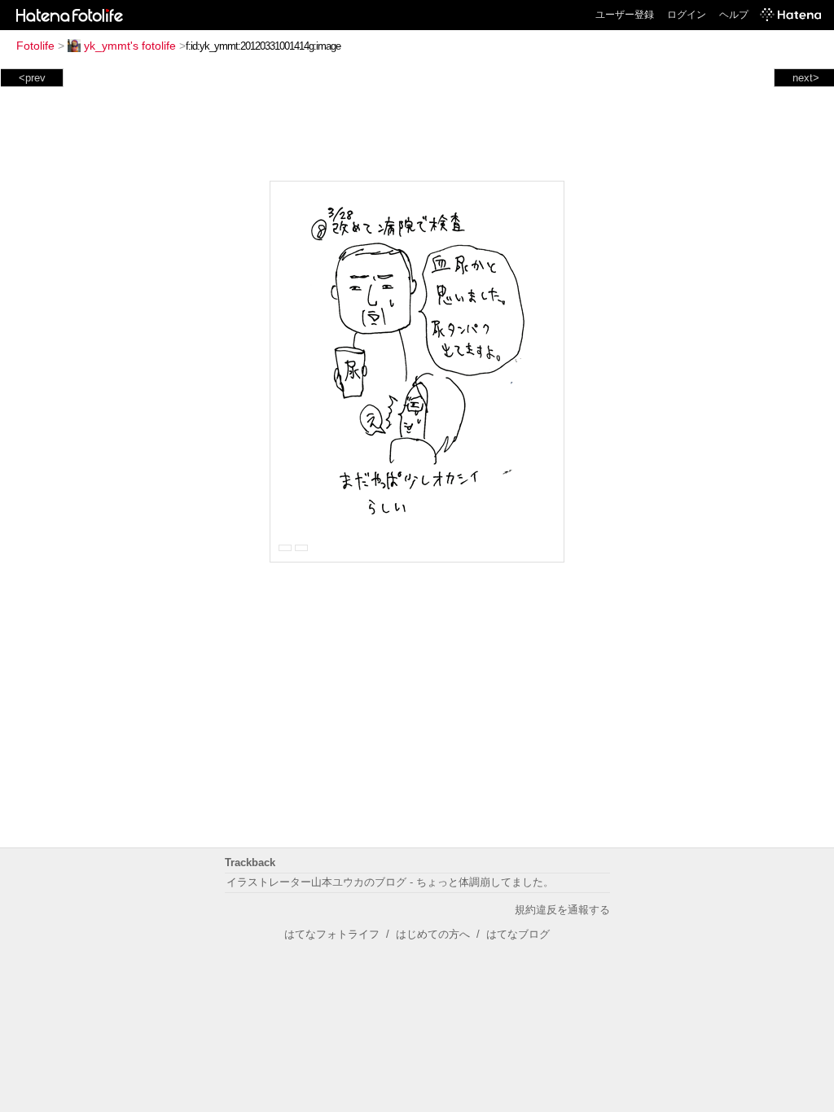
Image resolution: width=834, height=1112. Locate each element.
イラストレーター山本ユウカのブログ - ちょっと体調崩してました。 (390, 882)
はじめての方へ (433, 934)
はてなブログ (518, 934)
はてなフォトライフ (332, 934)
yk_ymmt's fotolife (130, 45)
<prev (32, 78)
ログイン (686, 14)
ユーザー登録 (624, 14)
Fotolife (35, 45)
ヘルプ (733, 14)
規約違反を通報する (562, 910)
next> (805, 78)
